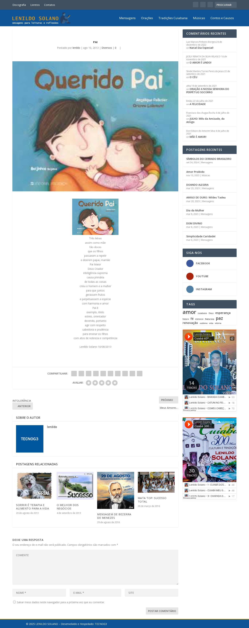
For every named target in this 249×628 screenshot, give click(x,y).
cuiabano (202, 313)
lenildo (76, 47)
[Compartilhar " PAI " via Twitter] (81, 373)
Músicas (199, 18)
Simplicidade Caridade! (200, 236)
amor (189, 311)
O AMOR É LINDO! (200, 62)
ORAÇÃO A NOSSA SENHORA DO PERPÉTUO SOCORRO (207, 90)
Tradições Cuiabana (173, 18)
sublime (203, 323)
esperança (223, 313)
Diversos (107, 47)
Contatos (49, 5)
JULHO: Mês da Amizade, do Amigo (205, 120)
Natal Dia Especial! (201, 47)
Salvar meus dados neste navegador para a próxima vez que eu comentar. (61, 602)
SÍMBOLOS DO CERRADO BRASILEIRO (208, 159)
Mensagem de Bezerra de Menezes (114, 515)
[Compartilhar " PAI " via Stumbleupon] (125, 373)
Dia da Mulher (195, 210)
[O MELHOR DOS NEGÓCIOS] (75, 486)
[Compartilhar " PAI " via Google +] (88, 373)
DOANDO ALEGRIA (197, 184)
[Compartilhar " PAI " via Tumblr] (96, 373)
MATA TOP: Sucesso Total (152, 499)
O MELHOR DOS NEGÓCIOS (68, 506)
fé (192, 319)
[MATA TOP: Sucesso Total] (156, 482)
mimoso (199, 319)
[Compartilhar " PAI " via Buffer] (117, 373)
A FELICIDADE (198, 104)
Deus (211, 313)
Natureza (209, 319)
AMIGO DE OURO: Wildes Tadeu (206, 197)
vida (211, 323)
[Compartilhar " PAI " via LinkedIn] (110, 373)
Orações (147, 18)
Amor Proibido (195, 171)
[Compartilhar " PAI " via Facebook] (74, 373)
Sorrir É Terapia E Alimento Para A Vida (32, 506)
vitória (218, 323)
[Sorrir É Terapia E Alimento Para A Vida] (34, 486)
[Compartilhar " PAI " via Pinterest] (103, 373)
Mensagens (127, 18)
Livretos (35, 5)
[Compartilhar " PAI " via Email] (132, 373)
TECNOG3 (101, 624)
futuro (186, 319)
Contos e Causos (222, 18)
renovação (190, 323)
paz (219, 318)
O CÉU (193, 77)
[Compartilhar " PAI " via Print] (139, 373)
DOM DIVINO (194, 223)
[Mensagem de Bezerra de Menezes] (115, 490)
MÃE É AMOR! (198, 136)
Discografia (19, 5)
